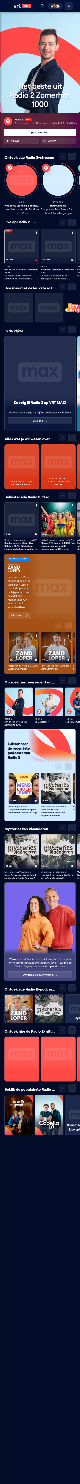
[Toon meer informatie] (36, 232)
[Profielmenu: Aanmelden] (69, 6)
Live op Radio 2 (17, 222)
